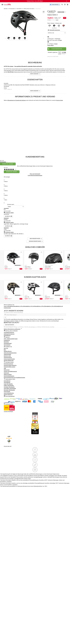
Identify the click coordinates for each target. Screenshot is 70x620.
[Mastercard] (29, 402)
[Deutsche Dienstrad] (25, 399)
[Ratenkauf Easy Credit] (46, 402)
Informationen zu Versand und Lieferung (16, 100)
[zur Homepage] (7, 4)
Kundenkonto (7, 340)
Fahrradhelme (19, 8)
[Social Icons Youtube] (35, 454)
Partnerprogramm (8, 357)
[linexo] (61, 399)
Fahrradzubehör (12, 8)
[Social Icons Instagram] (35, 459)
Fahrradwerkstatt (8, 343)
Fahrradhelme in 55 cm (39, 306)
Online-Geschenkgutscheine (10, 352)
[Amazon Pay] (18, 402)
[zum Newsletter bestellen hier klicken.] (5, 317)
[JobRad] (7, 399)
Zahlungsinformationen (9, 334)
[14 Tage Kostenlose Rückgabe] (62, 53)
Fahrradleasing (7, 335)
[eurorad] (6, 402)
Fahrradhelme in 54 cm (29, 306)
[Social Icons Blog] (35, 469)
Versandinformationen (9, 332)
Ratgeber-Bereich (8, 351)
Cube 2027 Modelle (8, 384)
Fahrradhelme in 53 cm (18, 306)
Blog (5, 349)
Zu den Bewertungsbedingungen (35, 175)
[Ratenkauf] (40, 402)
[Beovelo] (56, 399)
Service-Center (59, 100)
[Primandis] (46, 399)
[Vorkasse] (53, 402)
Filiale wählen (50, 45)
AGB (5, 368)
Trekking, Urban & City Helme (28, 8)
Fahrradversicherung (8, 363)
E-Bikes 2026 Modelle (9, 385)
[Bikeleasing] (13, 399)
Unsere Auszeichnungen (9, 359)
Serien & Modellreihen (9, 393)
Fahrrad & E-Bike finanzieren (10, 365)
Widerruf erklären (8, 374)
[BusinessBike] (19, 399)
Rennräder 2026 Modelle (9, 390)
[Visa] (24, 402)
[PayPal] (11, 402)
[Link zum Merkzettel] (65, 5)
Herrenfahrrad (7, 382)
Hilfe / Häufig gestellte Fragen (11, 338)
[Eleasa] (39, 399)
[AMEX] (34, 402)
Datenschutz (7, 369)
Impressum (6, 373)
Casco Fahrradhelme (8, 306)
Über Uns (6, 348)
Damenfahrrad (7, 380)
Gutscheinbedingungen (9, 376)
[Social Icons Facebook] (35, 449)
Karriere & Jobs (7, 356)
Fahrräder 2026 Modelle (9, 387)
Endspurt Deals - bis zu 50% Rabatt (35, 1)
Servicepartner (7, 345)
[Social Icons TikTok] (35, 464)
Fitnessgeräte (7, 391)
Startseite (5, 8)
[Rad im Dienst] (51, 399)
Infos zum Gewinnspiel (35, 173)
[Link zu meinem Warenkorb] (67, 4)
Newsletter (6, 341)
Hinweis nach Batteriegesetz (10, 371)
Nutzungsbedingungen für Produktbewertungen (14, 377)
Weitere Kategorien (8, 394)
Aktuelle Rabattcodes (9, 360)
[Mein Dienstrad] (32, 399)
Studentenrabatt (7, 354)
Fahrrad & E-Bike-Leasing (9, 366)
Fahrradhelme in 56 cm (49, 306)
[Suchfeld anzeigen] (62, 5)
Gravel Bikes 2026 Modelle (10, 388)
